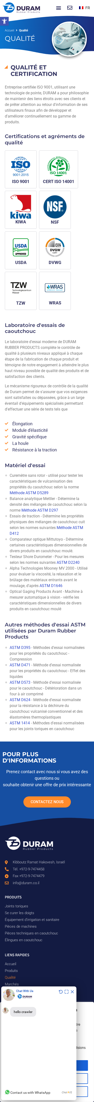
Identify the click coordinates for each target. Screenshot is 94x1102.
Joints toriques (16, 906)
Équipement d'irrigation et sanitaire (32, 920)
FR (87, 7)
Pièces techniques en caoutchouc (31, 933)
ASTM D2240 (68, 562)
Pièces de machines (21, 926)
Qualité (10, 977)
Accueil (9, 30)
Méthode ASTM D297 (39, 510)
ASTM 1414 (20, 723)
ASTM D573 (20, 682)
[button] (4, 21)
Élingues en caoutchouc (23, 940)
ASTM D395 (20, 647)
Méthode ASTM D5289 (29, 493)
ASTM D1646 (51, 585)
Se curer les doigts (19, 913)
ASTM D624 (20, 700)
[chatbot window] (38, 1043)
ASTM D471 (20, 665)
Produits (11, 971)
